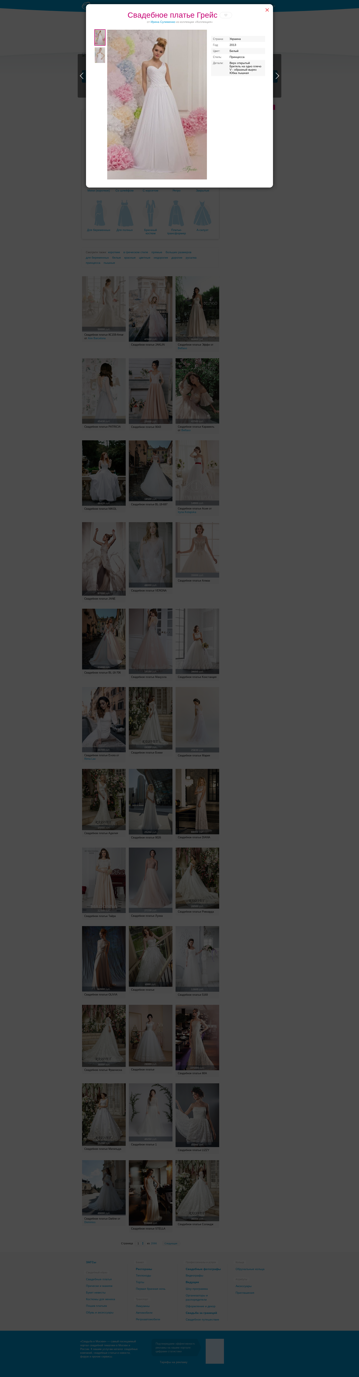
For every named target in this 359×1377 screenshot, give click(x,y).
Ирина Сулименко (163, 21)
